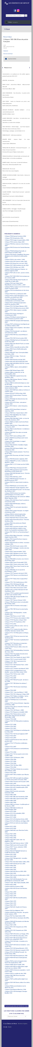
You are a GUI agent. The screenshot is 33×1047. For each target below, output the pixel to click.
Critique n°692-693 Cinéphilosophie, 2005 (16, 787)
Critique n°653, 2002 (10, 856)
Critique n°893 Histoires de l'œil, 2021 (15, 359)
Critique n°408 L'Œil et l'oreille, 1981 (15, 964)
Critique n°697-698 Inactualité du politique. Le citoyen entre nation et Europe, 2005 (17, 778)
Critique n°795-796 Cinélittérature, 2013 (16, 582)
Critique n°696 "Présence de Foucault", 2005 (17, 781)
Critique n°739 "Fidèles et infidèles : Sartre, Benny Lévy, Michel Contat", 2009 (16, 696)
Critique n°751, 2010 (10, 676)
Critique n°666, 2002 (10, 835)
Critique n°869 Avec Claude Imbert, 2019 (16, 413)
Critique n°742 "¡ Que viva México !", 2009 (16, 692)
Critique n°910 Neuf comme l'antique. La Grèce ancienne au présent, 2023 (16, 317)
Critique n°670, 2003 (10, 828)
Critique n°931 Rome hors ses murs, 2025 (16, 263)
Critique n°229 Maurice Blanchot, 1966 (15, 989)
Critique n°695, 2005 (10, 783)
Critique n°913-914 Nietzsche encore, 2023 (17, 308)
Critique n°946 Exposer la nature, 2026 (15, 236)
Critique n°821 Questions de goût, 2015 (16, 526)
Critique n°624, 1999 (10, 901)
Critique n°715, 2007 (10, 746)
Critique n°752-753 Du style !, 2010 (14, 674)
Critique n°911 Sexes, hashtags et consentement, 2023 (14, 314)
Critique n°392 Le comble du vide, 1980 (15, 973)
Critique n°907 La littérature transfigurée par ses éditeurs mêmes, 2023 (17, 324)
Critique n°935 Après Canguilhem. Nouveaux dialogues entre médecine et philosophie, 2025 (17, 256)
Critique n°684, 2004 (10, 800)
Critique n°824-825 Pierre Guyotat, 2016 (16, 517)
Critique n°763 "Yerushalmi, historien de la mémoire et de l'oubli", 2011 (16, 654)
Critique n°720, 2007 (10, 735)
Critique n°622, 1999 (10, 905)
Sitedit (9, 1027)
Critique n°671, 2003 (10, 826)
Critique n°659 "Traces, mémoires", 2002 (16, 847)
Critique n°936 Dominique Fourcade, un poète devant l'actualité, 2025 (15, 251)
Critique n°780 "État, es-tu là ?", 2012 (15, 616)
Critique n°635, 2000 (10, 884)
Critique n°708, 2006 (10, 759)
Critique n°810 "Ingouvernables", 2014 (15, 551)
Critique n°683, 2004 (10, 802)
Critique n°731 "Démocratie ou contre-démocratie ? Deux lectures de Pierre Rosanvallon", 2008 (15, 715)
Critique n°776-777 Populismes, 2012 (15, 622)
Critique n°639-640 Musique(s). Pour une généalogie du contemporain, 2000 (16, 879)
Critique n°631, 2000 (10, 892)
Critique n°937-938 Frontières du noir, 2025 (17, 265)
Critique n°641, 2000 (10, 877)
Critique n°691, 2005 (10, 789)
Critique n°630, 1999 (10, 894)
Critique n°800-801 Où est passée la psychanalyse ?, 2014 (15, 570)
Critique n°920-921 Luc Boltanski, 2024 (15, 293)
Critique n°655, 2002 (10, 854)
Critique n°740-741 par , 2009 (17, 694)
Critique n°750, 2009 (10, 678)
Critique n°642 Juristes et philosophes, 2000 (17, 875)
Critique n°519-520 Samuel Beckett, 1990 (16, 948)
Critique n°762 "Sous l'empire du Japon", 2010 (17, 657)
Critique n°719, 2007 (10, 737)
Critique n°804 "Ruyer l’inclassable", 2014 (16, 562)
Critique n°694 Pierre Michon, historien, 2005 (17, 785)
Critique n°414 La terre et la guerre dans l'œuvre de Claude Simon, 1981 (16, 961)
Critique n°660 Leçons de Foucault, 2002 (16, 845)
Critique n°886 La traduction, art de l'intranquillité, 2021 (14, 373)
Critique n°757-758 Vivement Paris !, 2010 (16, 664)
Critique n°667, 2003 (10, 834)
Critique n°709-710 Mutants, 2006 (14, 757)
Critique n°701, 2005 (10, 772)
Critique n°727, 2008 (10, 724)
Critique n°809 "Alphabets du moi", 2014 (16, 553)
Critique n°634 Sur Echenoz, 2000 (14, 886)
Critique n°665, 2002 (10, 837)
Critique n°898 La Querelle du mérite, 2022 (16, 347)
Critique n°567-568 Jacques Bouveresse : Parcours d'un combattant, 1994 (16, 938)
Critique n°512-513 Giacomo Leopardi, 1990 (17, 950)
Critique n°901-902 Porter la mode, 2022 (16, 338)
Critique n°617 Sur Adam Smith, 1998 (15, 916)
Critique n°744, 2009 (10, 690)
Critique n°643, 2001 (10, 873)
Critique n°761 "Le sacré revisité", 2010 (15, 659)
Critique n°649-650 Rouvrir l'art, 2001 (15, 863)
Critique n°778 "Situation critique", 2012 (15, 620)
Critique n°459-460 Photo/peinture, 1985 (16, 955)
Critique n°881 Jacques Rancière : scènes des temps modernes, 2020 (17, 387)
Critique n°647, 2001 (10, 867)
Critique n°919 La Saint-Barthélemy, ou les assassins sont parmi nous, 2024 (16, 296)
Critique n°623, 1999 (10, 903)
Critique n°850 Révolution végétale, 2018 (16, 459)
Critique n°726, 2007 (10, 726)
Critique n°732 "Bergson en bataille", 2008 (16, 712)
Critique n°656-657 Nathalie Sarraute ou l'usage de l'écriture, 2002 (16, 851)
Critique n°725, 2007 (10, 728)
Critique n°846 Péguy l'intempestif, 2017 (16, 467)
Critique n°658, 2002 (10, 849)
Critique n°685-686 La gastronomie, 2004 (16, 798)
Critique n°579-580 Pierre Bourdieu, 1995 (16, 935)
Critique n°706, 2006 (10, 763)
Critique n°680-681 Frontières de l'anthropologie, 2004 (14, 808)
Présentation (8, 67)
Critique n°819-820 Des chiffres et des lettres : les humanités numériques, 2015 (16, 529)
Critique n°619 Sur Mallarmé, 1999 (14, 910)
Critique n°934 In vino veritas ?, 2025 (15, 259)
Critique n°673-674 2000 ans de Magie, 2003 (17, 821)
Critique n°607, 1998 (10, 925)
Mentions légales (22, 1023)
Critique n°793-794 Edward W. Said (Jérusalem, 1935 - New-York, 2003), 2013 (16, 584)
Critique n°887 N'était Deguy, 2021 (14, 370)
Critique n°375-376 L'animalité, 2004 (15, 813)
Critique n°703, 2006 (10, 767)
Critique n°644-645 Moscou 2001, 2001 (15, 871)
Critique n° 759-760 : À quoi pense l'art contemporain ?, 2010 (15, 661)
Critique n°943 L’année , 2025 (14, 242)
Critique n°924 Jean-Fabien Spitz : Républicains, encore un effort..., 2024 (15, 283)
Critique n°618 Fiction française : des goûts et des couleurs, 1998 (16, 913)
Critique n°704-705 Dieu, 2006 (13, 765)
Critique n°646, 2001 (10, 869)
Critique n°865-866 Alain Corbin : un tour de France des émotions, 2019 (17, 419)
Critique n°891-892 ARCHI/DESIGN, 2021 (16, 361)
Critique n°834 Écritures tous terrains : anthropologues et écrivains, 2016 (15, 493)
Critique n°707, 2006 (10, 761)
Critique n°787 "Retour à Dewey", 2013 (15, 600)
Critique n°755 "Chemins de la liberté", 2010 (17, 668)
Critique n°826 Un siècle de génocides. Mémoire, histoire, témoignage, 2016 (15, 514)
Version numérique (8, 53)
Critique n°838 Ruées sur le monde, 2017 (16, 485)
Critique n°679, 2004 (10, 811)
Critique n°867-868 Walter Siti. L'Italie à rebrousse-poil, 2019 (15, 415)
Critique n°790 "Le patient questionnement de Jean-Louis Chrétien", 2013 (17, 593)
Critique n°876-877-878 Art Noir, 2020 (15, 393)
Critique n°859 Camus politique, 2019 (15, 436)
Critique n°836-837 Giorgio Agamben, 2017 (17, 487)
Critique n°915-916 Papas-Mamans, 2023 (16, 306)
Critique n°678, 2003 (10, 815)
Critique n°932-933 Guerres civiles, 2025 (16, 261)
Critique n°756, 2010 (10, 666)
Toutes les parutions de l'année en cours (16, 1006)
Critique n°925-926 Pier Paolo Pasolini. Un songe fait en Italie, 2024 (16, 280)
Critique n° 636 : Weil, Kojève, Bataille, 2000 (17, 882)
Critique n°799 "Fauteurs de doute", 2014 (16, 573)
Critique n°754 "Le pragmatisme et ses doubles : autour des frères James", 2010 (16, 671)
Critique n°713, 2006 (10, 752)
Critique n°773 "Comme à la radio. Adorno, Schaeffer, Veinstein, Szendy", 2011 (16, 629)
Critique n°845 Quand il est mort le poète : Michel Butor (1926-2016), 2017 (16, 470)
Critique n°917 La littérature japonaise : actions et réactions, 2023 (15, 303)
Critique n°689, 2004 (10, 794)
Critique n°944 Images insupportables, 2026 (17, 240)
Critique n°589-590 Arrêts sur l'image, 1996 (17, 934)
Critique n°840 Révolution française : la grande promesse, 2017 (15, 479)
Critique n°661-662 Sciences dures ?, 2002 (16, 843)
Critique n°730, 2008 (10, 719)
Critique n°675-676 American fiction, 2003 (16, 819)
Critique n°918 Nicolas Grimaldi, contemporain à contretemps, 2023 (14, 299)
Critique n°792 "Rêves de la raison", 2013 (16, 587)
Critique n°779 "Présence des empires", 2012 (17, 618)
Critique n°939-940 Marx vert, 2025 (14, 267)
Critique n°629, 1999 (10, 895)
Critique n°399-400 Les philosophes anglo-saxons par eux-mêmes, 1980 (16, 967)
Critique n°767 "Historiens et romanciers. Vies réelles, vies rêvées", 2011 (16, 644)
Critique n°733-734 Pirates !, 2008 (14, 710)
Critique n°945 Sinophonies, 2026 (14, 238)
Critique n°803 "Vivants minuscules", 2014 (16, 564)
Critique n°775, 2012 (10, 623)
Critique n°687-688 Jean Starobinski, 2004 (16, 796)
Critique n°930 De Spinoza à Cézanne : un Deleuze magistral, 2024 (16, 269)
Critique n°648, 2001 (10, 865)
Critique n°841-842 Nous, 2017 (13, 476)
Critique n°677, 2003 (10, 817)
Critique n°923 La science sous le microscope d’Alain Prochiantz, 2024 (17, 287)
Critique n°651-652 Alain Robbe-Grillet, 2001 (17, 861)
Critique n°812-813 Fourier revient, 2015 (16, 546)
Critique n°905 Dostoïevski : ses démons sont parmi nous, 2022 (16, 331)
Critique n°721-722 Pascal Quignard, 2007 (16, 733)
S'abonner (5, 50)
